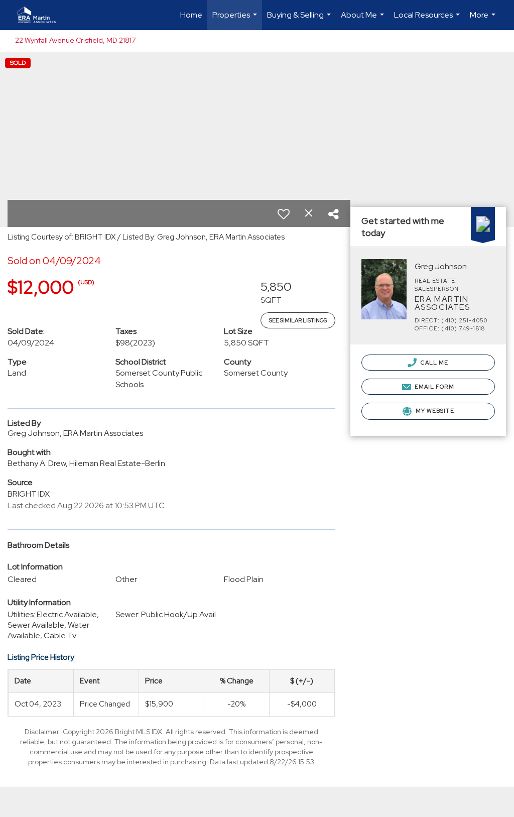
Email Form (433, 386)
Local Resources (428, 20)
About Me (364, 20)
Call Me (434, 362)
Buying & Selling (300, 20)
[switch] (283, 214)
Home (191, 15)
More (484, 20)
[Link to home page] (42, 15)
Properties (236, 20)
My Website (434, 410)
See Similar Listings (298, 320)
